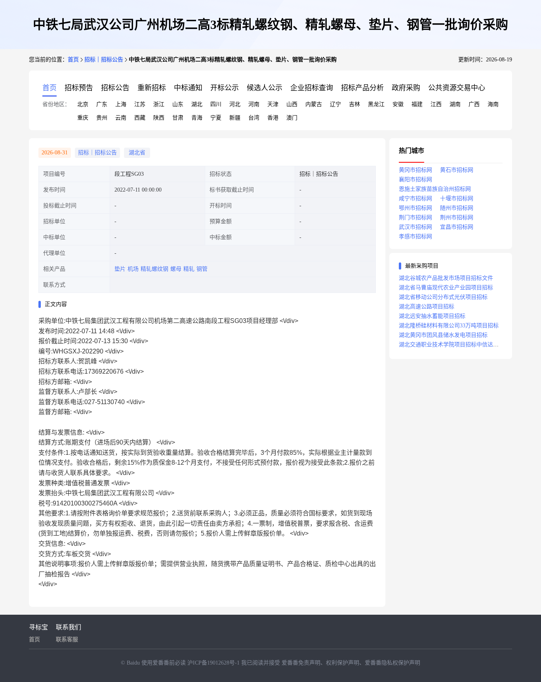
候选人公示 (264, 88)
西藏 (139, 118)
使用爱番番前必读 (164, 663)
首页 (73, 60)
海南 (493, 104)
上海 (120, 104)
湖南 (455, 104)
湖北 (196, 104)
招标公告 (115, 88)
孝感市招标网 (415, 236)
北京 (82, 104)
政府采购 (406, 88)
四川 (215, 104)
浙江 (158, 104)
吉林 (354, 104)
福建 (417, 104)
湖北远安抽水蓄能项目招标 (432, 316)
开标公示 (224, 88)
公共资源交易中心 (456, 88)
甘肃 (177, 118)
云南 (120, 118)
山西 (291, 104)
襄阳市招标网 (415, 179)
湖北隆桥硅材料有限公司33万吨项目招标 (449, 326)
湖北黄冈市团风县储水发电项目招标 (443, 335)
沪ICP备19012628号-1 (214, 663)
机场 (133, 269)
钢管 (202, 269)
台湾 (253, 118)
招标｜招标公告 (103, 60)
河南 (253, 104)
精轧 (188, 269)
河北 (234, 104)
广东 (101, 104)
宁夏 (215, 118)
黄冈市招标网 (415, 170)
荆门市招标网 (415, 217)
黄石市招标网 (456, 170)
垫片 (120, 269)
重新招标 (151, 88)
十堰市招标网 (456, 198)
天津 (272, 104)
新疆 (234, 118)
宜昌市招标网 (456, 227)
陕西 (158, 118)
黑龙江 (376, 104)
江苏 (139, 104)
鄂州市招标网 (415, 208)
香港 (272, 118)
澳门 (291, 118)
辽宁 (335, 104)
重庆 (82, 118)
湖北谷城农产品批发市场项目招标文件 (446, 278)
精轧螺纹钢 (154, 269)
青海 (196, 118)
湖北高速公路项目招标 (426, 307)
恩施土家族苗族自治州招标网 (435, 189)
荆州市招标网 (456, 217)
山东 (177, 104)
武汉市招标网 (415, 227)
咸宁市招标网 (415, 198)
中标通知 (188, 88)
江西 (436, 104)
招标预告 (79, 88)
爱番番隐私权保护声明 (392, 663)
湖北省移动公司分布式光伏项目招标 (443, 297)
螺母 (175, 269)
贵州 (101, 118)
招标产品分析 (362, 88)
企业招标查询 (311, 88)
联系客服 (67, 639)
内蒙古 (313, 104)
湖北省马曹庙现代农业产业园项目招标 (446, 288)
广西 (474, 104)
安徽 (398, 104)
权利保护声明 (342, 663)
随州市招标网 (456, 208)
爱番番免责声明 (301, 663)
